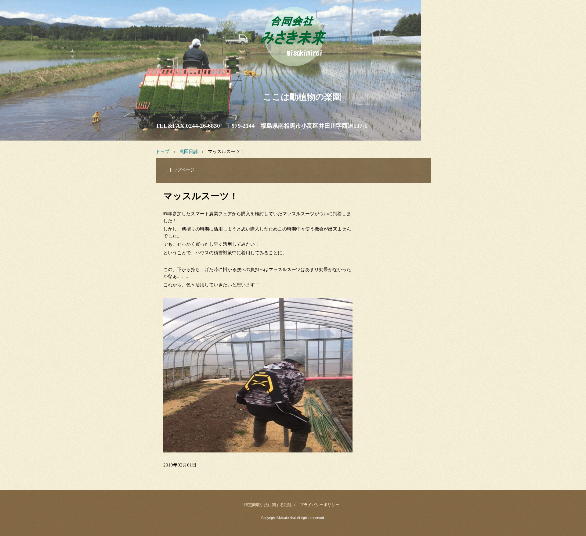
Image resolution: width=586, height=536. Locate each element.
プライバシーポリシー (319, 504)
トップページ (181, 170)
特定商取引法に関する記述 (268, 504)
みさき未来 (293, 73)
